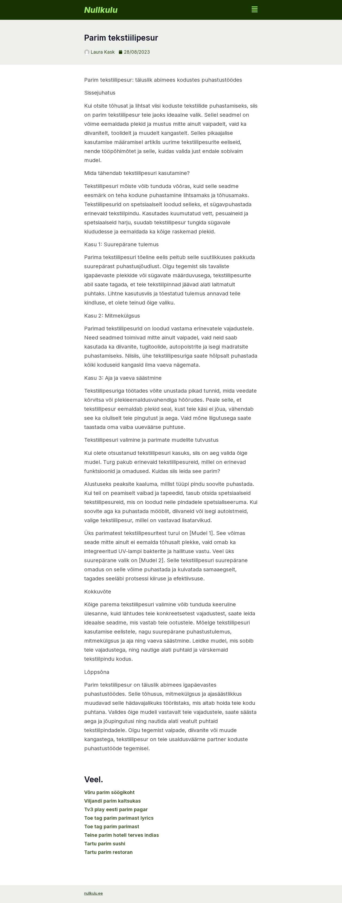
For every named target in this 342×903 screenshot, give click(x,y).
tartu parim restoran (108, 852)
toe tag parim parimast (111, 826)
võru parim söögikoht (109, 792)
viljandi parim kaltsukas (112, 801)
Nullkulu (101, 10)
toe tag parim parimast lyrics (119, 818)
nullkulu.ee (93, 893)
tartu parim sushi (104, 843)
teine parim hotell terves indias (121, 835)
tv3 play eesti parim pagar (116, 809)
